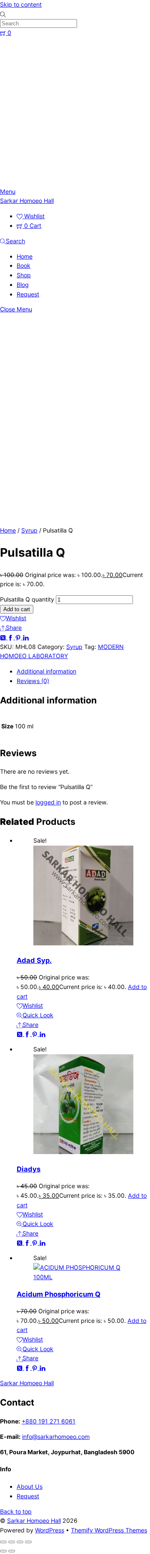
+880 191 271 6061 (48, 1421)
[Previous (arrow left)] (3, 1551)
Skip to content (21, 4)
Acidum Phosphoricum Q (58, 1294)
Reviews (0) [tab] (33, 680)
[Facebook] (11, 637)
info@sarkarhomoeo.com (56, 1436)
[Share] (20, 1542)
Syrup (29, 530)
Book (23, 265)
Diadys (28, 1169)
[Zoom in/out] (3, 1542)
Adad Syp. (34, 960)
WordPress (49, 1530)
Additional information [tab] (46, 671)
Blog (23, 284)
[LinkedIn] (26, 637)
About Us (29, 1486)
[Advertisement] (75, 112)
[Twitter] (4, 637)
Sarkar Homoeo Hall (34, 1520)
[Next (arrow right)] (11, 1551)
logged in (48, 802)
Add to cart (16, 609)
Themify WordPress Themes (109, 1530)
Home (24, 256)
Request (28, 294)
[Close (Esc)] (28, 1542)
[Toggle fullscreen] (11, 1542)
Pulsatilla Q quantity (27, 599)
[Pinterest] (18, 637)
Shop (24, 275)
